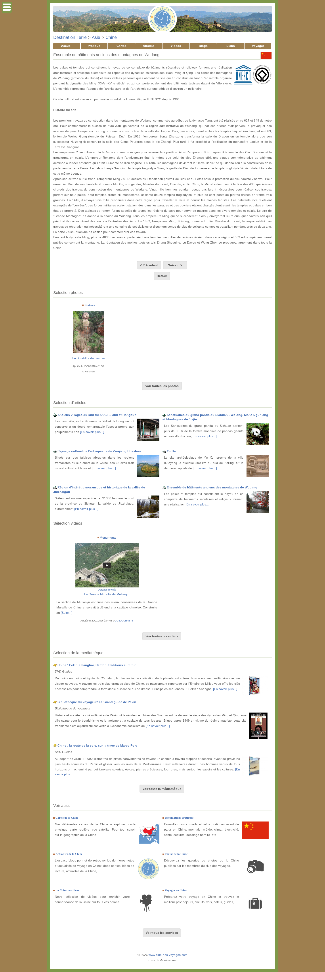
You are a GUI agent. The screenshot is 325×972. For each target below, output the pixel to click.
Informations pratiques (179, 817)
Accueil (66, 46)
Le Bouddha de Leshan (88, 358)
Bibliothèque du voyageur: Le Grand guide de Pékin (96, 702)
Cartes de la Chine (66, 817)
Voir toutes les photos (162, 386)
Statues (89, 305)
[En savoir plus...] (92, 432)
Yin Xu (171, 451)
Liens (230, 46)
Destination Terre (70, 37)
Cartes (121, 46)
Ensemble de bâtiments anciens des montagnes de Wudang (212, 487)
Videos (176, 46)
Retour (162, 276)
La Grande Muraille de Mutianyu (106, 594)
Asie (96, 37)
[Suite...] (66, 612)
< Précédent (149, 265)
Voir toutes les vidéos (161, 636)
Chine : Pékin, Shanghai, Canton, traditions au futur (96, 665)
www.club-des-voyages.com (168, 955)
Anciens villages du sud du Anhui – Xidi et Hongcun (96, 415)
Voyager (258, 46)
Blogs (203, 46)
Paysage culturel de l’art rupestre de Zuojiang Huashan (99, 451)
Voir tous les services (162, 932)
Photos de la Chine (176, 854)
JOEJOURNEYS (124, 620)
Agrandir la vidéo (107, 589)
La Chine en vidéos (67, 890)
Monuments (108, 537)
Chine (111, 37)
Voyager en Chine (176, 890)
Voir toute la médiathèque (162, 789)
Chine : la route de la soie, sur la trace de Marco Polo (97, 745)
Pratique (94, 46)
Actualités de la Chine (68, 854)
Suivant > (175, 265)
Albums (148, 46)
